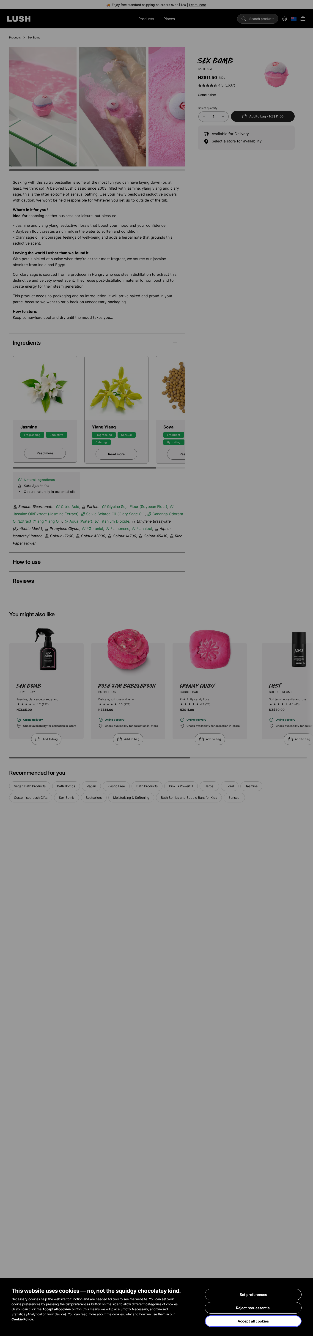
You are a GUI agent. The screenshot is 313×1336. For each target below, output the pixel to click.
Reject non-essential (253, 1308)
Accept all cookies (253, 1321)
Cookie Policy (22, 1319)
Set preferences (253, 1294)
